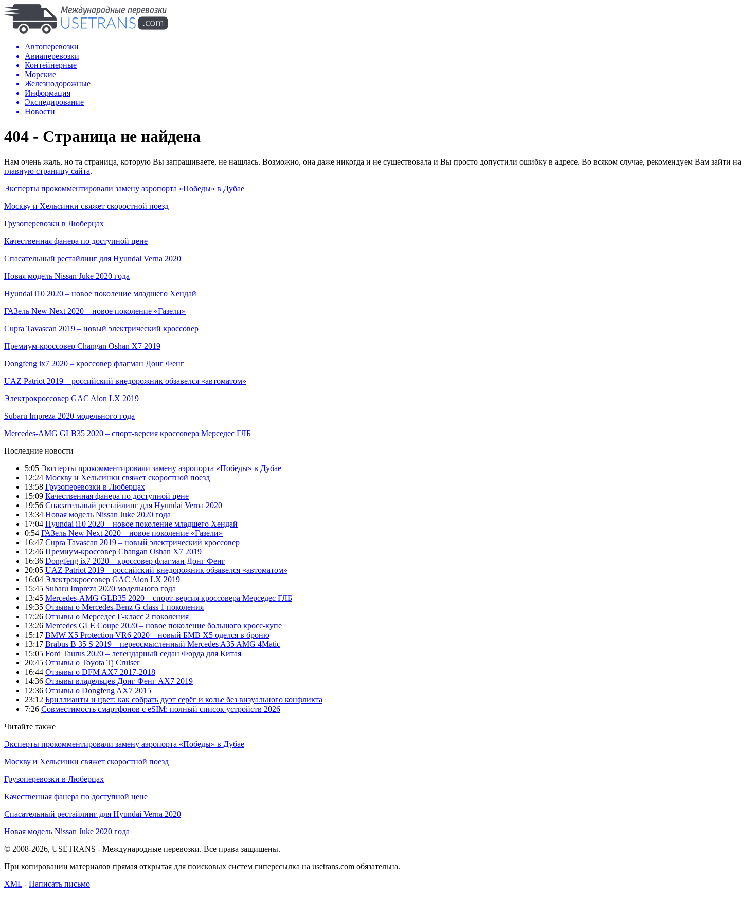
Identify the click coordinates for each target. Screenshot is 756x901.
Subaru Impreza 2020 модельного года (69, 415)
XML (13, 883)
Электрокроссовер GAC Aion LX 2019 (71, 398)
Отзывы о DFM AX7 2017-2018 (100, 672)
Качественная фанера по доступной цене (76, 241)
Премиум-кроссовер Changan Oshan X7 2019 (82, 345)
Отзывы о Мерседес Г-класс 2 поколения (117, 616)
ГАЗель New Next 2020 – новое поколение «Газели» (95, 311)
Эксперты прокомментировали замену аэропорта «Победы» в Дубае (124, 188)
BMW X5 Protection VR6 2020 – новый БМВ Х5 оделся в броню (157, 634)
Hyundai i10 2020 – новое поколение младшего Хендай (100, 293)
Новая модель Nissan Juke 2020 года (67, 276)
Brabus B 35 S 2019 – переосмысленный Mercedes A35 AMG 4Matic (162, 644)
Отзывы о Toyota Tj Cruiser (92, 662)
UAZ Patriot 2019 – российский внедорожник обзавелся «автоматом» (125, 380)
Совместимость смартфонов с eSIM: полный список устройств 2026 (160, 709)
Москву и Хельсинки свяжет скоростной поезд (86, 206)
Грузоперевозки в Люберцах (54, 223)
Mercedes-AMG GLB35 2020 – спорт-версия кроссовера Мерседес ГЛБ (127, 433)
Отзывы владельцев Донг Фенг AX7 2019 (119, 681)
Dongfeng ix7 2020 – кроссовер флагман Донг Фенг (94, 363)
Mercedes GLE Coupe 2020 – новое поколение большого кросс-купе (163, 625)
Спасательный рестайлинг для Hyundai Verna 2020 (92, 258)
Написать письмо (59, 883)
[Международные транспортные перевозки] (86, 31)
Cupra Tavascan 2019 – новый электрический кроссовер (101, 328)
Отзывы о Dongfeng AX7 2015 (98, 690)
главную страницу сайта (47, 171)
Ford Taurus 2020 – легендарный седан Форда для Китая (143, 653)
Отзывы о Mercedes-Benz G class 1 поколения (124, 607)
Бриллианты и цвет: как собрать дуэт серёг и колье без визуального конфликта (183, 699)
